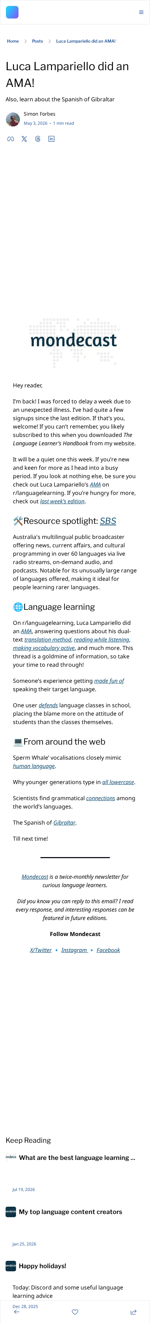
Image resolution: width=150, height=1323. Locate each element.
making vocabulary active (44, 648)
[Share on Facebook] (11, 139)
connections (100, 798)
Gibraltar (64, 822)
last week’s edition (62, 501)
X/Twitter (41, 950)
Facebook (108, 950)
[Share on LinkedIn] (51, 139)
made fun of (109, 681)
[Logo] (12, 12)
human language (34, 766)
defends (48, 705)
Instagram (74, 950)
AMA (95, 484)
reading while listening (101, 639)
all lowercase (118, 782)
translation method (47, 639)
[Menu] (141, 12)
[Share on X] (24, 139)
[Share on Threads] (38, 139)
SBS (108, 521)
